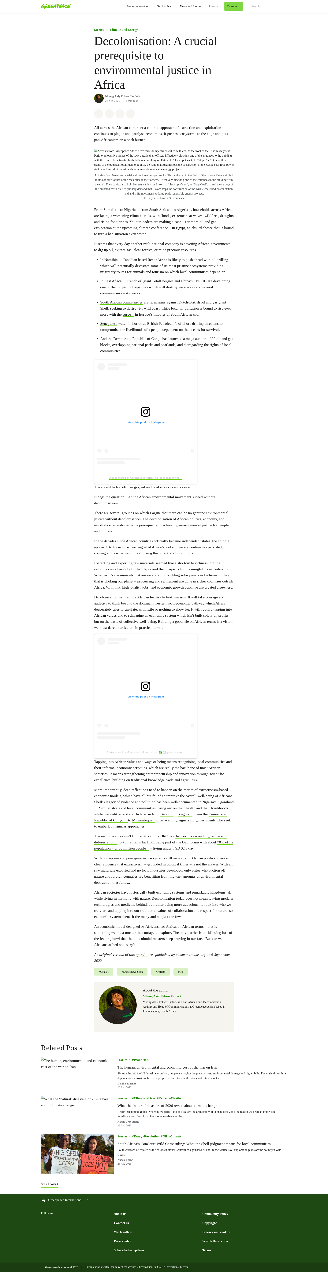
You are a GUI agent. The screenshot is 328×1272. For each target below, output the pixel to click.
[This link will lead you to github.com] (111, 1222)
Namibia (111, 260)
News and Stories (190, 6)
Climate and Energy (124, 30)
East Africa (113, 281)
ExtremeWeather (171, 1098)
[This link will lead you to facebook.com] (58, 1222)
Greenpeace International (65, 1200)
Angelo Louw (125, 1160)
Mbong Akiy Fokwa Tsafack (122, 96)
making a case (170, 222)
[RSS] (104, 1222)
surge (127, 314)
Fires (151, 1098)
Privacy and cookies (216, 1232)
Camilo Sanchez (126, 1083)
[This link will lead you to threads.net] (51, 1222)
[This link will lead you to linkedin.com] (89, 1222)
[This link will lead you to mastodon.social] (81, 1222)
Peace (138, 1060)
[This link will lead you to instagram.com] (43, 1222)
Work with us (123, 1232)
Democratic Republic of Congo (137, 339)
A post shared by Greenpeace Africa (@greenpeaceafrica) (144, 477)
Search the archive (215, 1241)
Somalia (109, 209)
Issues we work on (138, 6)
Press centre (122, 1241)
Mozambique (142, 820)
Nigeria (130, 209)
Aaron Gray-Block (128, 1121)
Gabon (165, 814)
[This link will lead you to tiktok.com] (66, 1222)
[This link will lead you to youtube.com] (96, 1222)
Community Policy (215, 1214)
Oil (147, 1060)
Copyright (209, 1223)
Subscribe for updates (129, 1250)
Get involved (164, 6)
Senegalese (108, 323)
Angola (183, 814)
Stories (99, 30)
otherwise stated (101, 1267)
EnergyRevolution (146, 1136)
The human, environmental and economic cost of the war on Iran (167, 1067)
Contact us (121, 1223)
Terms (206, 1250)
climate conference (153, 228)
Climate (139, 1098)
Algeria (182, 209)
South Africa (159, 209)
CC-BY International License (172, 1267)
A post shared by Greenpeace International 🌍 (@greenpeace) (144, 752)
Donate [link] (232, 6)
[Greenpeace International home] (55, 6)
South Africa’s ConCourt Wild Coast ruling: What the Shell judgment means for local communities (194, 1144)
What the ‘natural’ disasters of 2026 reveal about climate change (167, 1105)
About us (214, 6)
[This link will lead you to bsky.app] (73, 1222)
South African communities (121, 302)
